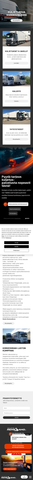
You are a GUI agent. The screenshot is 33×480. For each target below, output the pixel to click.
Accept (16, 242)
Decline (16, 246)
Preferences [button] (8, 237)
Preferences (16, 250)
